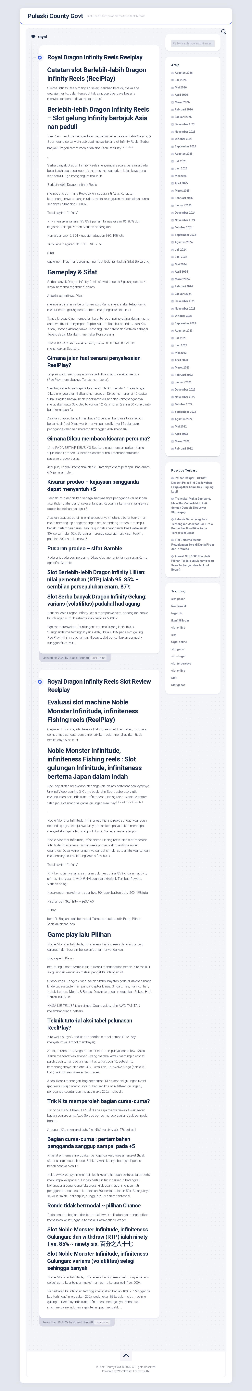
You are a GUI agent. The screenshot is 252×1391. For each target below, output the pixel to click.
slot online (178, 627)
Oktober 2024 (183, 227)
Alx (147, 1371)
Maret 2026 (182, 102)
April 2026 (181, 94)
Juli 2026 (180, 80)
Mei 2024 (181, 264)
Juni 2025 (181, 168)
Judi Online (98, 657)
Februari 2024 (184, 286)
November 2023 (185, 308)
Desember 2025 (185, 124)
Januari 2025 (183, 205)
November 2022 (185, 397)
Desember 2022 (185, 389)
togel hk (176, 613)
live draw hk (179, 606)
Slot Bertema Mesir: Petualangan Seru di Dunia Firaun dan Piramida (193, 544)
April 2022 (181, 433)
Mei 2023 (181, 352)
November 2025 (185, 131)
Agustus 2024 (184, 242)
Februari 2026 (184, 109)
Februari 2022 (184, 448)
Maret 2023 (182, 367)
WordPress (124, 1371)
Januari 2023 (183, 382)
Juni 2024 (181, 256)
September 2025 (185, 146)
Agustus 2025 (184, 153)
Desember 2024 (185, 212)
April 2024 (181, 271)
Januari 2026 (183, 117)
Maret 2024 (182, 279)
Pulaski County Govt (55, 16)
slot (173, 634)
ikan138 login (180, 620)
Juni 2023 (181, 345)
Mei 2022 (181, 426)
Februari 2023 (184, 374)
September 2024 (185, 234)
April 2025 (181, 183)
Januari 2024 (183, 293)
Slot (174, 677)
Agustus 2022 (184, 419)
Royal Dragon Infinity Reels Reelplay (94, 57)
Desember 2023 (185, 301)
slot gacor (178, 598)
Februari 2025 (184, 198)
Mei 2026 (181, 87)
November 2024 (185, 220)
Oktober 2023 (183, 315)
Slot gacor (178, 685)
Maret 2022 (182, 441)
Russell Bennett (79, 658)
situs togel (178, 656)
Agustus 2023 (184, 330)
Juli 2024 (180, 249)
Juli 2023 (180, 338)
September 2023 (185, 323)
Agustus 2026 (184, 72)
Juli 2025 (180, 161)
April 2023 (181, 360)
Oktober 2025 (183, 139)
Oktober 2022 (183, 404)
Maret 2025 (182, 190)
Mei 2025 (181, 175)
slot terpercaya (181, 663)
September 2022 (185, 411)
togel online (179, 642)
